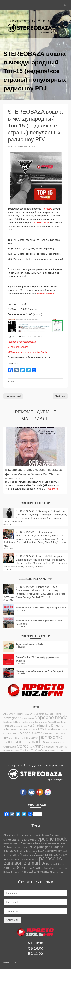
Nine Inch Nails (23, 738)
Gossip (17, 726)
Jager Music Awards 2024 (30, 644)
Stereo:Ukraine (30, 746)
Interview (9, 729)
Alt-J (6, 713)
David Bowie (28, 718)
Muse (11, 738)
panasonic (50, 737)
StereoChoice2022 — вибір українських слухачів (37, 659)
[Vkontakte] (31, 792)
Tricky (24, 750)
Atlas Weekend (31, 714)
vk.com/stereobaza (18, 346)
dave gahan (12, 718)
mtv (5, 737)
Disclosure (7, 722)
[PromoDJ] (40, 792)
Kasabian (21, 729)
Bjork (47, 714)
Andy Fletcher (16, 713)
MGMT (64, 734)
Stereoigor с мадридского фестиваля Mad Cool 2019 (39, 622)
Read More (52, 488)
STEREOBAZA (42, 222)
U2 (31, 750)
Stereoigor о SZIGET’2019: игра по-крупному (41, 607)
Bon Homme (55, 714)
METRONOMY (52, 733)
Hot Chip (33, 725)
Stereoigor (16, 146)
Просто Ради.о (45, 293)
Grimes (24, 726)
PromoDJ (47, 208)
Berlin (41, 714)
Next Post (60, 396)
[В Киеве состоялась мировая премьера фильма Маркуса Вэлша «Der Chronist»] (35, 446)
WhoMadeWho (43, 750)
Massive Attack (32, 733)
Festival (51, 722)
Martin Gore (13, 733)
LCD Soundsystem (50, 729)
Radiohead (51, 742)
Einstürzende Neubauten (33, 722)
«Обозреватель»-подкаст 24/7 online (28, 352)
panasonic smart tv (24, 741)
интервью (58, 750)
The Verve (15, 751)
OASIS (35, 738)
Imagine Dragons (51, 725)
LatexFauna (31, 729)
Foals (57, 722)
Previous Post (13, 396)
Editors (16, 722)
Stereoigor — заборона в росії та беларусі (39, 671)
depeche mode (51, 717)
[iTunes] (48, 792)
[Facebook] (23, 792)
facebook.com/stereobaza (22, 341)
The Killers (59, 747)
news (12, 381)
